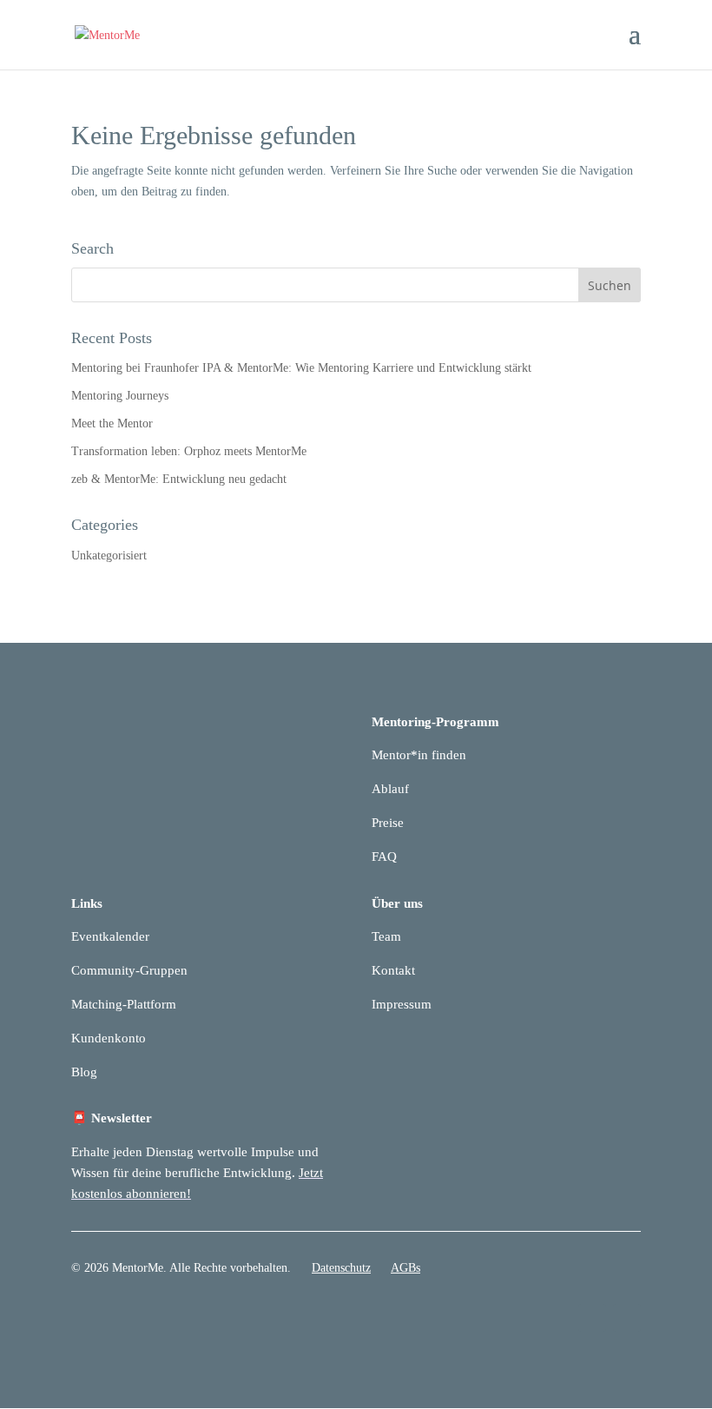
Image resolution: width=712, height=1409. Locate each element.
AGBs (405, 1267)
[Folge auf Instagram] (627, 1318)
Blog (84, 1072)
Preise (388, 823)
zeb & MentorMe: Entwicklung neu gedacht (179, 479)
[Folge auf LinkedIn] (592, 1318)
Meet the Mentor (112, 423)
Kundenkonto (108, 1038)
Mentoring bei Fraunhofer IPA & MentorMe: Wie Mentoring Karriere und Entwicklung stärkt (301, 367)
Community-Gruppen (129, 970)
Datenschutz (341, 1267)
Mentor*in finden (419, 755)
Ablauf (390, 789)
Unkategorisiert (109, 555)
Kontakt (393, 970)
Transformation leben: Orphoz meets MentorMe (189, 451)
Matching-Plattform (123, 1004)
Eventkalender (110, 936)
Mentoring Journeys (119, 395)
